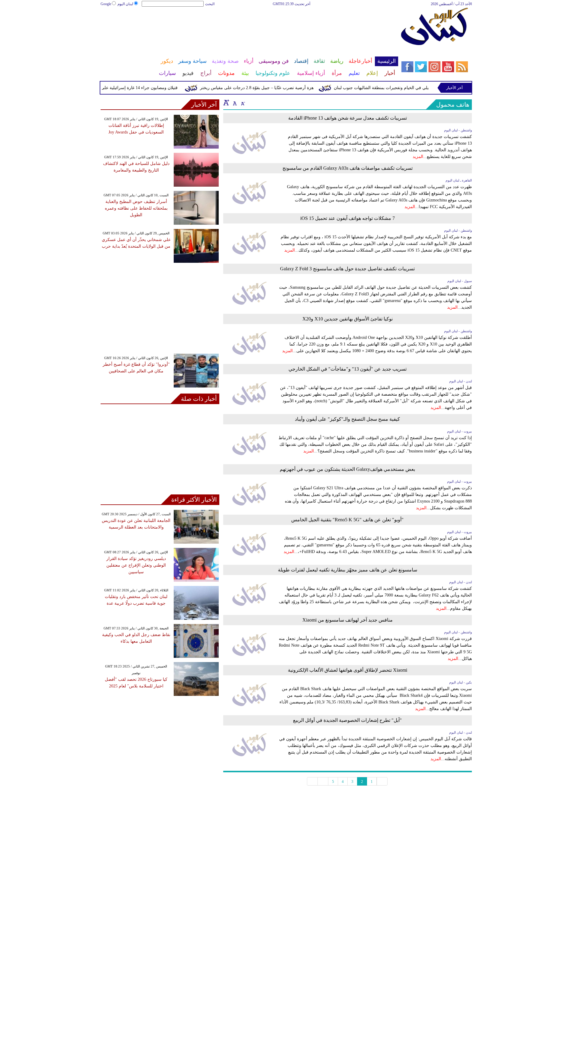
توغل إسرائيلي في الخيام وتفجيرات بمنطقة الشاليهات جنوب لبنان (403, 87)
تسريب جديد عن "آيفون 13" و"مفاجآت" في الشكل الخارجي (347, 368)
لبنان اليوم (125, 4)
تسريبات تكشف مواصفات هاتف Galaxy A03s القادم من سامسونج (347, 168)
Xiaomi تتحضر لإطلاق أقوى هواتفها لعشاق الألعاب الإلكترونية (347, 670)
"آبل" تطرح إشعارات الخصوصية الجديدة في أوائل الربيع (347, 720)
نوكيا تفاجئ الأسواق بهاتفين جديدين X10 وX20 (347, 318)
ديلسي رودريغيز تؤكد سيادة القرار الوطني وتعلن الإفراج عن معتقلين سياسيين (136, 565)
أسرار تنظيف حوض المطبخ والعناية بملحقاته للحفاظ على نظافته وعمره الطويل (136, 208)
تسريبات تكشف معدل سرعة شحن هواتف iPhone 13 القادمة (347, 118)
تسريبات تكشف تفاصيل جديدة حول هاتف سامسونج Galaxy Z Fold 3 (347, 268)
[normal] (234, 102)
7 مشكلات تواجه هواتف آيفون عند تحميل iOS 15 (347, 218)
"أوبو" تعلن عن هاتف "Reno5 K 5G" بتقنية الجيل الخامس (347, 519)
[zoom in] (226, 102)
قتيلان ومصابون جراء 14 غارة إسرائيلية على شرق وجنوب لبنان (135, 87)
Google (106, 4)
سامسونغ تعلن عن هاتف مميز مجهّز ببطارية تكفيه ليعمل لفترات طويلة (347, 569)
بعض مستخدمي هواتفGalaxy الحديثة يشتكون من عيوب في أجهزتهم (347, 469)
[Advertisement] (249, 26)
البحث (209, 4)
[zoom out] (243, 102)
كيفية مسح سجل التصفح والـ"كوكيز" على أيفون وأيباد (347, 419)
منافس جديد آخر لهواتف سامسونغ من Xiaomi (347, 619)
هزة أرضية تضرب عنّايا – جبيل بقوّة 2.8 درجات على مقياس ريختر (269, 87)
